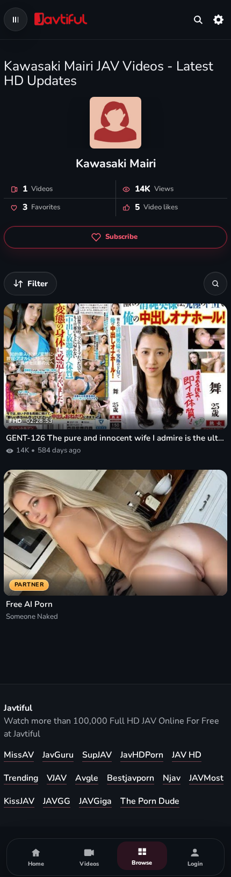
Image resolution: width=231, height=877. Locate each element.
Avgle (86, 778)
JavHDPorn (141, 755)
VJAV (57, 778)
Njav (172, 778)
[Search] (215, 283)
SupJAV (97, 755)
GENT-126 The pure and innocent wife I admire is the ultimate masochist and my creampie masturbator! (115, 438)
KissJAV (19, 801)
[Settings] (218, 19)
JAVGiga (95, 801)
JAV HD (186, 755)
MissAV (19, 755)
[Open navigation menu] (15, 19)
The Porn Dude (149, 801)
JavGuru (58, 755)
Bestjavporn (130, 778)
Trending (21, 778)
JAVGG (56, 801)
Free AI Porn (29, 604)
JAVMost (206, 778)
